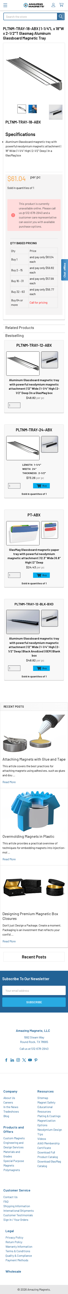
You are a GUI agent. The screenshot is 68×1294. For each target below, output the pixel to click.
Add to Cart (41, 486)
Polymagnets (11, 1170)
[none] (34, 73)
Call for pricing (38, 302)
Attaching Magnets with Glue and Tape (34, 759)
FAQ (5, 1201)
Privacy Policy (14, 1237)
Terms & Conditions (17, 1251)
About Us (9, 1098)
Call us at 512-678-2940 (34, 1048)
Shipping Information (16, 1206)
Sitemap (42, 1098)
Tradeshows (11, 1111)
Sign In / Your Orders (15, 1219)
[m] (5, 5)
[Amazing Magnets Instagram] (18, 1059)
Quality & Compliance (18, 1255)
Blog (6, 1116)
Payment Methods (16, 1260)
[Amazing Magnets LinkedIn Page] (12, 1059)
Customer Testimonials (18, 1215)
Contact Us (10, 1197)
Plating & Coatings (49, 1116)
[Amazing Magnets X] (24, 1059)
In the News (10, 1107)
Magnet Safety (46, 1102)
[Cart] (62, 5)
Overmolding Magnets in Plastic (28, 836)
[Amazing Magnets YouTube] (30, 1059)
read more (9, 782)
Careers (8, 1102)
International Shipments (18, 1210)
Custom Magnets (14, 1138)
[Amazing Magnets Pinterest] (36, 1059)
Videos (41, 1138)
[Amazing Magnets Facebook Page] (6, 1059)
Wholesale (13, 1271)
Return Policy (13, 1242)
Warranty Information (18, 1246)
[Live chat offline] (64, 270)
